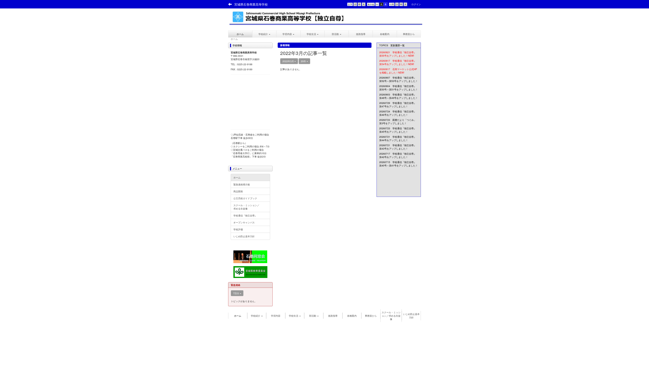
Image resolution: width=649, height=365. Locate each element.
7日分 (236, 293)
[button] (288, 34)
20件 (304, 61)
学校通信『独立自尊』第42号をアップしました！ (397, 155)
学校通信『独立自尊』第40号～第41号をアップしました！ (398, 163)
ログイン (416, 4)
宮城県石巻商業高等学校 (251, 4)
